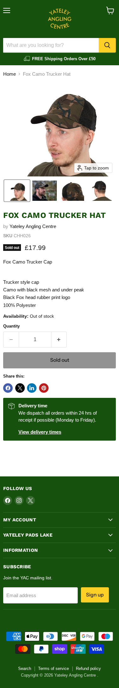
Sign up (95, 595)
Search (24, 668)
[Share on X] (20, 388)
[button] (17, 190)
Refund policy (88, 668)
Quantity (11, 326)
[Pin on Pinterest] (44, 388)
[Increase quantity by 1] (59, 339)
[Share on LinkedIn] (31, 388)
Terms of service (53, 668)
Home (9, 74)
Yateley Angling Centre (33, 226)
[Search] (107, 45)
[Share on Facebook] (8, 388)
